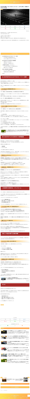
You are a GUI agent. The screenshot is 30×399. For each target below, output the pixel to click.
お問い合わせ (15, 396)
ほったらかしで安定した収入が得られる (10, 70)
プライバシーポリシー (24, 396)
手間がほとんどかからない (8, 61)
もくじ (14, 53)
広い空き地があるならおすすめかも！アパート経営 (10, 56)
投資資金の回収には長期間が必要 (9, 71)
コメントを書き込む (15, 387)
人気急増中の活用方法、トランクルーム (8, 64)
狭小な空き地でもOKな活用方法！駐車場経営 (9, 60)
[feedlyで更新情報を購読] (8, 325)
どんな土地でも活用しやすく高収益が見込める (11, 66)
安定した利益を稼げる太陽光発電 (7, 69)
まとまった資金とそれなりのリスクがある (10, 58)
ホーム (5, 396)
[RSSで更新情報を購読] (22, 325)
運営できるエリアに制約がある (8, 67)
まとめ (3, 73)
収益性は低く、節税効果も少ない (9, 63)
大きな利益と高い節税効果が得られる (9, 57)
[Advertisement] (15, 47)
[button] (24, 28)
